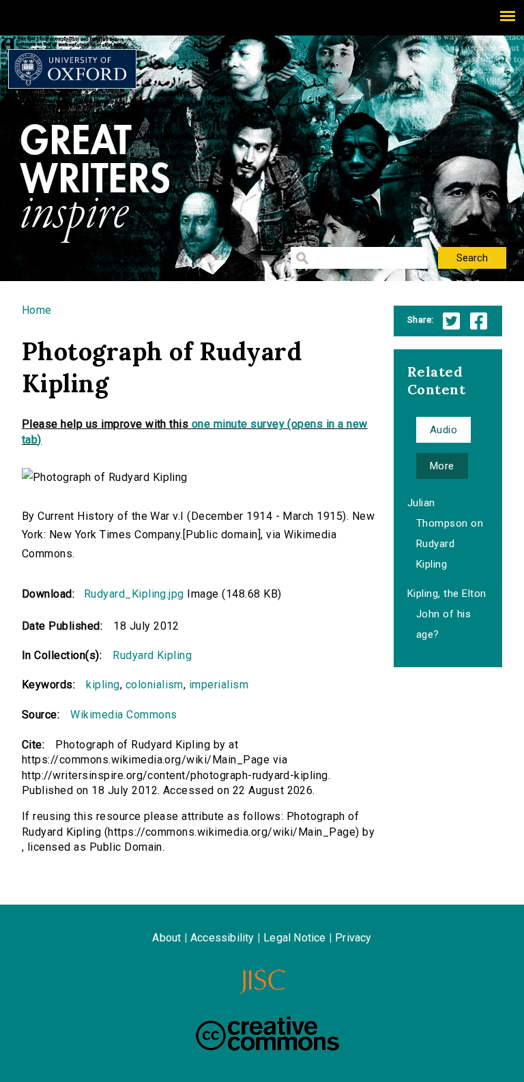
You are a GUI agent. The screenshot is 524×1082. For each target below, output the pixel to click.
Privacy (353, 937)
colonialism (155, 684)
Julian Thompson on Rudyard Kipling (445, 533)
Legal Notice (294, 937)
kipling (102, 684)
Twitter (451, 321)
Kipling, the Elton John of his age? (446, 614)
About (166, 937)
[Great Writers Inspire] (72, 69)
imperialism (218, 684)
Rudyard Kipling (152, 655)
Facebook (478, 321)
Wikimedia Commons (123, 714)
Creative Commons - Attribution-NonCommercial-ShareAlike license (267, 1034)
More (442, 466)
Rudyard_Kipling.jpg (134, 593)
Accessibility (222, 937)
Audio (443, 430)
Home (37, 310)
